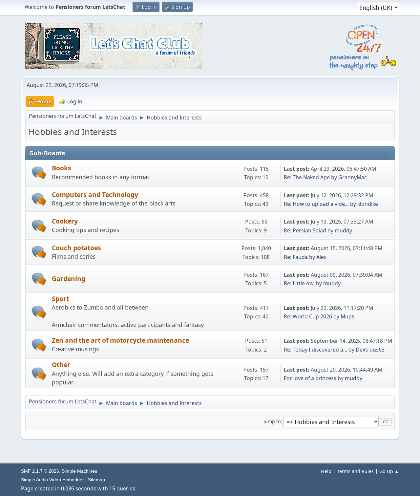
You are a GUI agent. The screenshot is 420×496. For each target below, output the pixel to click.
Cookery (65, 221)
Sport (60, 298)
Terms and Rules (355, 471)
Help (326, 471)
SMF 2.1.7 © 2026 (40, 471)
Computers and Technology (95, 194)
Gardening (68, 278)
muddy (343, 230)
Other (61, 364)
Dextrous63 (370, 349)
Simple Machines (79, 471)
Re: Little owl (300, 283)
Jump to (272, 421)
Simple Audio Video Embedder (52, 479)
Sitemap (96, 479)
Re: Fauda (296, 257)
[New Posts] (39, 172)
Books (61, 167)
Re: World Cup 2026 (308, 316)
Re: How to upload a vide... (316, 203)
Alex (321, 257)
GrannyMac (352, 177)
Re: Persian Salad (305, 230)
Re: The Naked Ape (307, 177)
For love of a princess (311, 378)
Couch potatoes (76, 247)
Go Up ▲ (389, 471)
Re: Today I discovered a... (315, 349)
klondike (367, 203)
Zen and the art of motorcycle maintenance (120, 340)
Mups (347, 316)
